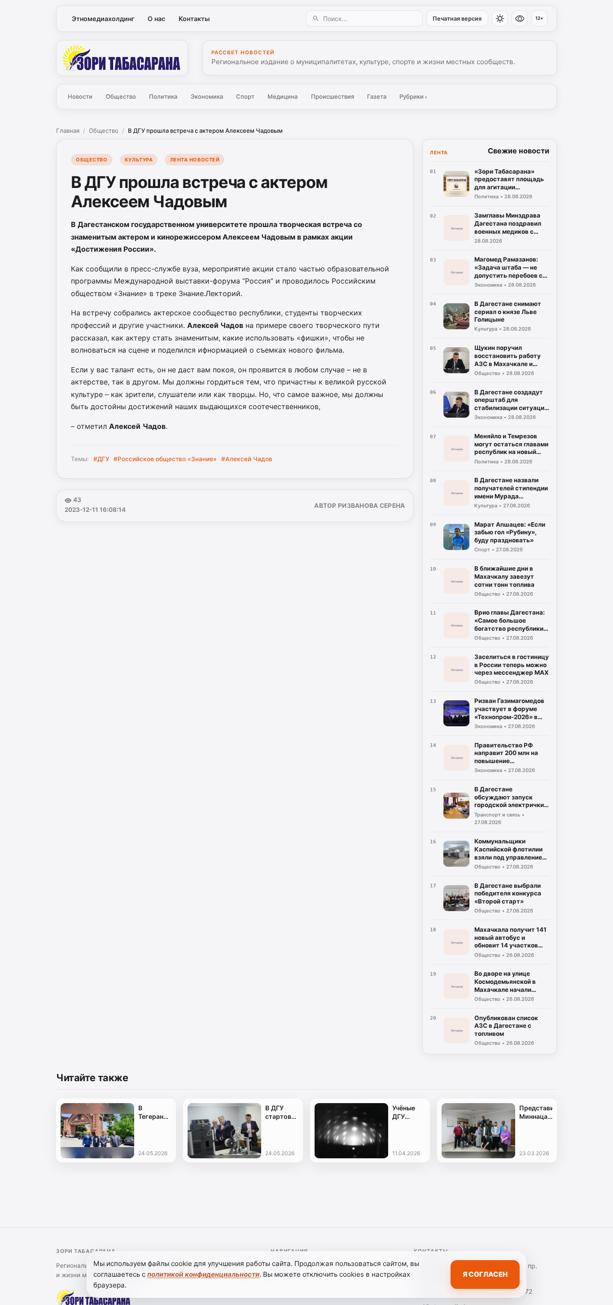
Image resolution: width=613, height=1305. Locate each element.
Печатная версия (457, 18)
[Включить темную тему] (500, 18)
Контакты (194, 18)
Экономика (207, 96)
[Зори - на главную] (122, 58)
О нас (156, 18)
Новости (80, 96)
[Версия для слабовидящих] (520, 18)
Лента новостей (195, 160)
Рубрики (413, 96)
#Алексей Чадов (246, 459)
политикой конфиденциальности (203, 1274)
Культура (139, 160)
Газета (376, 96)
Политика (163, 96)
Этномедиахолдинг (103, 18)
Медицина (282, 96)
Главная (67, 130)
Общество (121, 96)
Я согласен (485, 1274)
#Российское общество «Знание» (165, 459)
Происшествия (332, 96)
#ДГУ (101, 459)
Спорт (245, 96)
